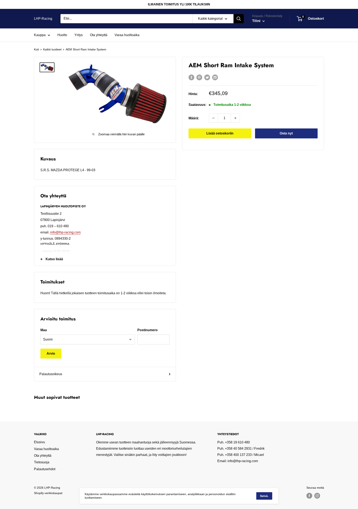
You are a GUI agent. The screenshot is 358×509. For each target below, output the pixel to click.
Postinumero (147, 330)
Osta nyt (286, 133)
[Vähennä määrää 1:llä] (213, 118)
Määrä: (194, 118)
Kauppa (40, 35)
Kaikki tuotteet (52, 49)
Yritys (78, 35)
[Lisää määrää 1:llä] (235, 118)
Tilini (256, 21)
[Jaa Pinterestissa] (199, 77)
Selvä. (264, 496)
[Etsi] (238, 18)
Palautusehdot (44, 469)
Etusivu (39, 442)
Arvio (51, 353)
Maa (43, 330)
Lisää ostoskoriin (219, 133)
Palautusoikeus (50, 374)
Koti (36, 49)
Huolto (62, 35)
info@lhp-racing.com (65, 232)
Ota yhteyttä (98, 35)
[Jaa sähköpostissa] (215, 77)
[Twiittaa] (207, 77)
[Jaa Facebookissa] (191, 77)
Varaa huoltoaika (127, 35)
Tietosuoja (41, 462)
